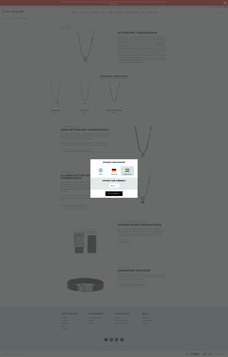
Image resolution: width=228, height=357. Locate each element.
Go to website (114, 193)
